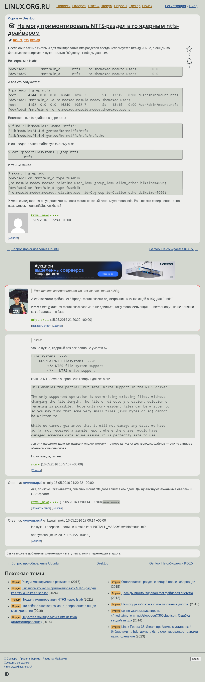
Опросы (120, 6)
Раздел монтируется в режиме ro (46, 582)
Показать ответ (41, 325)
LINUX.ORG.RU (27, 6)
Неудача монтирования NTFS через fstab (52, 599)
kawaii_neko (40, 215)
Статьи (93, 6)
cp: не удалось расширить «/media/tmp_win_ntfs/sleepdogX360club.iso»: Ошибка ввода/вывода (150, 615)
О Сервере (10, 658)
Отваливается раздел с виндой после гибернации (158, 582)
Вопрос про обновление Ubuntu (35, 249)
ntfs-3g (35, 40)
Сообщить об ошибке (16, 662)
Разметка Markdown (55, 658)
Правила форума (29, 658)
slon (34, 464)
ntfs (26, 40)
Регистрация (175, 6)
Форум (106, 6)
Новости (63, 6)
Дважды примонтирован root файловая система (157, 593)
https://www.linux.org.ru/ (18, 666)
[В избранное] (189, 49)
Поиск (147, 6)
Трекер (135, 6)
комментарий (32, 482)
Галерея (79, 6)
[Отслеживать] (189, 61)
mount (17, 40)
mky (34, 319)
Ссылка (13, 237)
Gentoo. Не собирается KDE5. (171, 249)
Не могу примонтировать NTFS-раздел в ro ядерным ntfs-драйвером (93, 29)
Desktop (28, 18)
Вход (193, 6)
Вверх (195, 658)
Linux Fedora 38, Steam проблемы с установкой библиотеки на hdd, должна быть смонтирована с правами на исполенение (154, 631)
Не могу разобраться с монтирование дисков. (155, 604)
